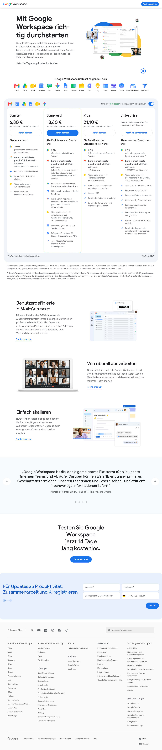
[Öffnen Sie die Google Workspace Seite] (15, 4)
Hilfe (95, 738)
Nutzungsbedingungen (47, 738)
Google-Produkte (82, 738)
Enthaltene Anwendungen (20, 643)
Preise (71, 643)
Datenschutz (28, 738)
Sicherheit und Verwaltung (51, 643)
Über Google (65, 738)
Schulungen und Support (139, 643)
